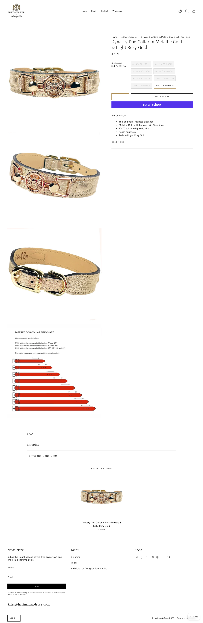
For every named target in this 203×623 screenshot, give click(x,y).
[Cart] (193, 11)
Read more (117, 142)
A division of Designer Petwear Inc (89, 568)
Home (114, 37)
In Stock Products (129, 37)
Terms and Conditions (42, 456)
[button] (93, 11)
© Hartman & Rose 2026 (163, 618)
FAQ (30, 433)
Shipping (33, 444)
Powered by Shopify (186, 618)
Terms (74, 562)
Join (37, 586)
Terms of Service (14, 594)
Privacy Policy (56, 593)
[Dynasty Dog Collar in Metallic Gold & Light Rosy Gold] (101, 497)
